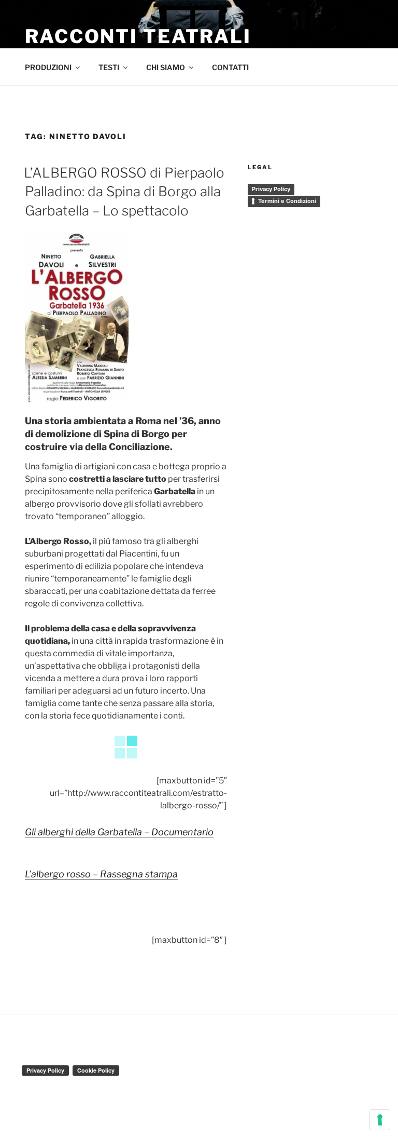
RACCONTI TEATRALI (138, 36)
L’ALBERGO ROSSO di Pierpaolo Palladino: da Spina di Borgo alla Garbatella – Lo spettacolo (124, 192)
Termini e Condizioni (287, 201)
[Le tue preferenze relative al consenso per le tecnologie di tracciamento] (380, 1120)
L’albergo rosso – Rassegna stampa (101, 874)
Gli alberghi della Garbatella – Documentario (119, 832)
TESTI (108, 67)
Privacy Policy (271, 189)
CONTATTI (230, 67)
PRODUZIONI (48, 67)
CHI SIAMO (165, 67)
